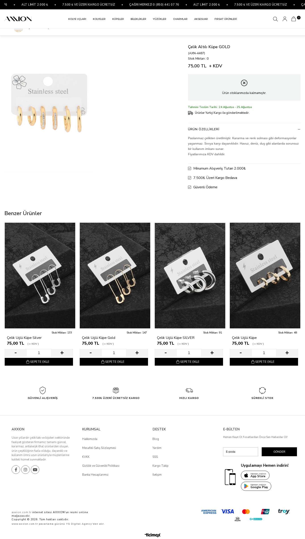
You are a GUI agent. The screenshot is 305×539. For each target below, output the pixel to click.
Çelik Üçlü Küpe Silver (24, 338)
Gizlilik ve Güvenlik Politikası (100, 466)
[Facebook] (16, 469)
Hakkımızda (89, 439)
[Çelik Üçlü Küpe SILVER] (190, 275)
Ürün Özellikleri (203, 129)
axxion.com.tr (21, 512)
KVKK (86, 457)
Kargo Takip (160, 466)
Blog (155, 439)
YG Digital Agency (79, 524)
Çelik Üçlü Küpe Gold (98, 338)
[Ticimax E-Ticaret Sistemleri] (153, 535)
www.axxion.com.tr (25, 524)
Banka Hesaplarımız (95, 475)
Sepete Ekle (39, 362)
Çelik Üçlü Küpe (244, 338)
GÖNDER (279, 451)
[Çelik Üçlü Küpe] (265, 275)
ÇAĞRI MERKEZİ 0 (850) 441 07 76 (142, 5)
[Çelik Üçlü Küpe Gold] (115, 275)
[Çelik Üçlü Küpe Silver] (40, 275)
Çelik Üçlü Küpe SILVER (175, 338)
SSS (155, 457)
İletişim (157, 475)
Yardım (156, 448)
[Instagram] (25, 469)
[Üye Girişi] (285, 19)
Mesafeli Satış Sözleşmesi (99, 448)
